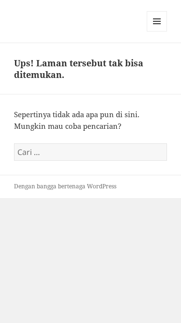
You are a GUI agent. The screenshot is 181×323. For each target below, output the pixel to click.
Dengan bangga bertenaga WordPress (65, 186)
